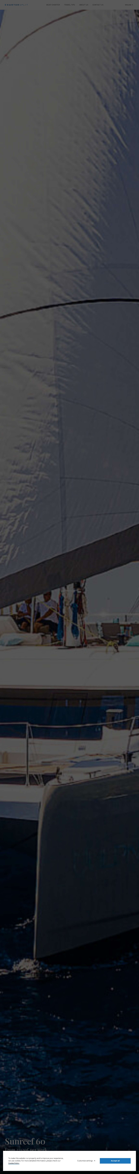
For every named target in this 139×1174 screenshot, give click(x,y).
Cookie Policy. (13, 1163)
